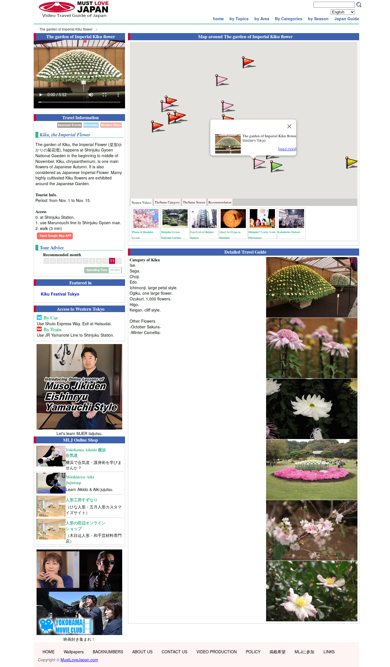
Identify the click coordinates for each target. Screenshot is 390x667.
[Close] (289, 126)
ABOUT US (142, 651)
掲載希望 (278, 651)
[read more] (287, 149)
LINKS (329, 651)
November (91, 125)
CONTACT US (174, 651)
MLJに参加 (304, 651)
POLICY (253, 651)
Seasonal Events (69, 125)
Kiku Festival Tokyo (60, 294)
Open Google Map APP (55, 236)
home (218, 18)
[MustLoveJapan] (73, 18)
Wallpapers (74, 651)
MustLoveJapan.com (79, 659)
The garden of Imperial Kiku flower (66, 29)
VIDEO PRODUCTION (216, 651)
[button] (259, 162)
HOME (49, 651)
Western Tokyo (111, 125)
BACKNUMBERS (108, 651)
